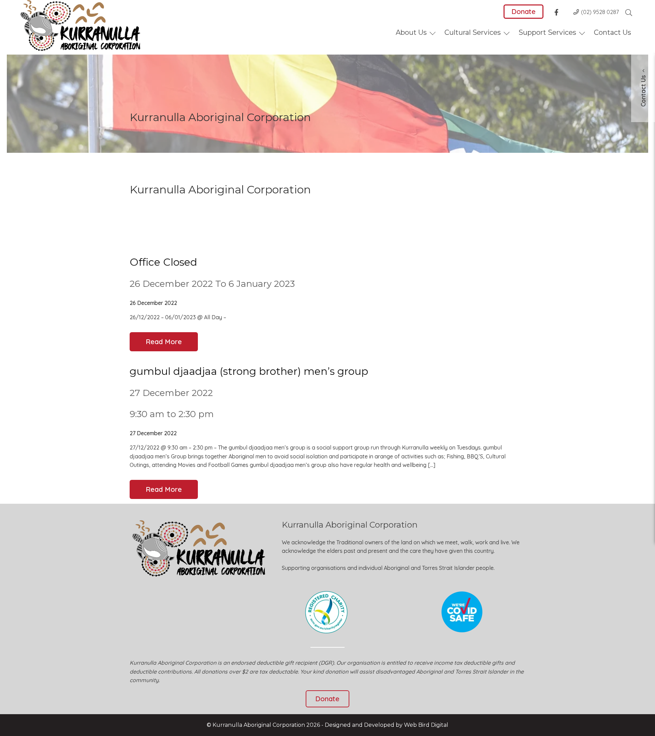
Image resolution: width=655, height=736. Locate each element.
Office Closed (163, 262)
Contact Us (612, 32)
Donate (523, 11)
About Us (411, 32)
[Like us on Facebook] (558, 13)
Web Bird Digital (426, 725)
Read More (164, 341)
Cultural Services (473, 32)
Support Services (547, 32)
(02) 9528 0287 (600, 12)
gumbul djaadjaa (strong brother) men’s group (249, 371)
